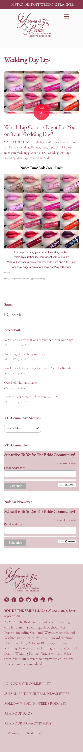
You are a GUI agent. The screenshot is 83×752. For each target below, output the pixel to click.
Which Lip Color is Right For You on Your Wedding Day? (39, 131)
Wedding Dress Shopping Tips (24, 354)
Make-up (66, 147)
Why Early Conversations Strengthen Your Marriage (38, 340)
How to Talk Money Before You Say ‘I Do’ (31, 397)
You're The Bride (39, 158)
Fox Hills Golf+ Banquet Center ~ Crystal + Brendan (38, 368)
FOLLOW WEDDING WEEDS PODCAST (35, 703)
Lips (44, 147)
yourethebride (17, 142)
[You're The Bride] (21, 591)
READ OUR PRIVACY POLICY (28, 723)
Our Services (29, 658)
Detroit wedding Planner (24, 147)
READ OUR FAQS (18, 713)
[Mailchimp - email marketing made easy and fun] (67, 485)
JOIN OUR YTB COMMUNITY (27, 683)
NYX (42, 153)
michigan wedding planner (20, 153)
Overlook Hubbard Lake (20, 382)
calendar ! (40, 664)
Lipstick (54, 147)
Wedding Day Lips (59, 153)
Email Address (14, 468)
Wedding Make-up (16, 158)
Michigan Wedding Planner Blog (55, 142)
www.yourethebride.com (44, 262)
